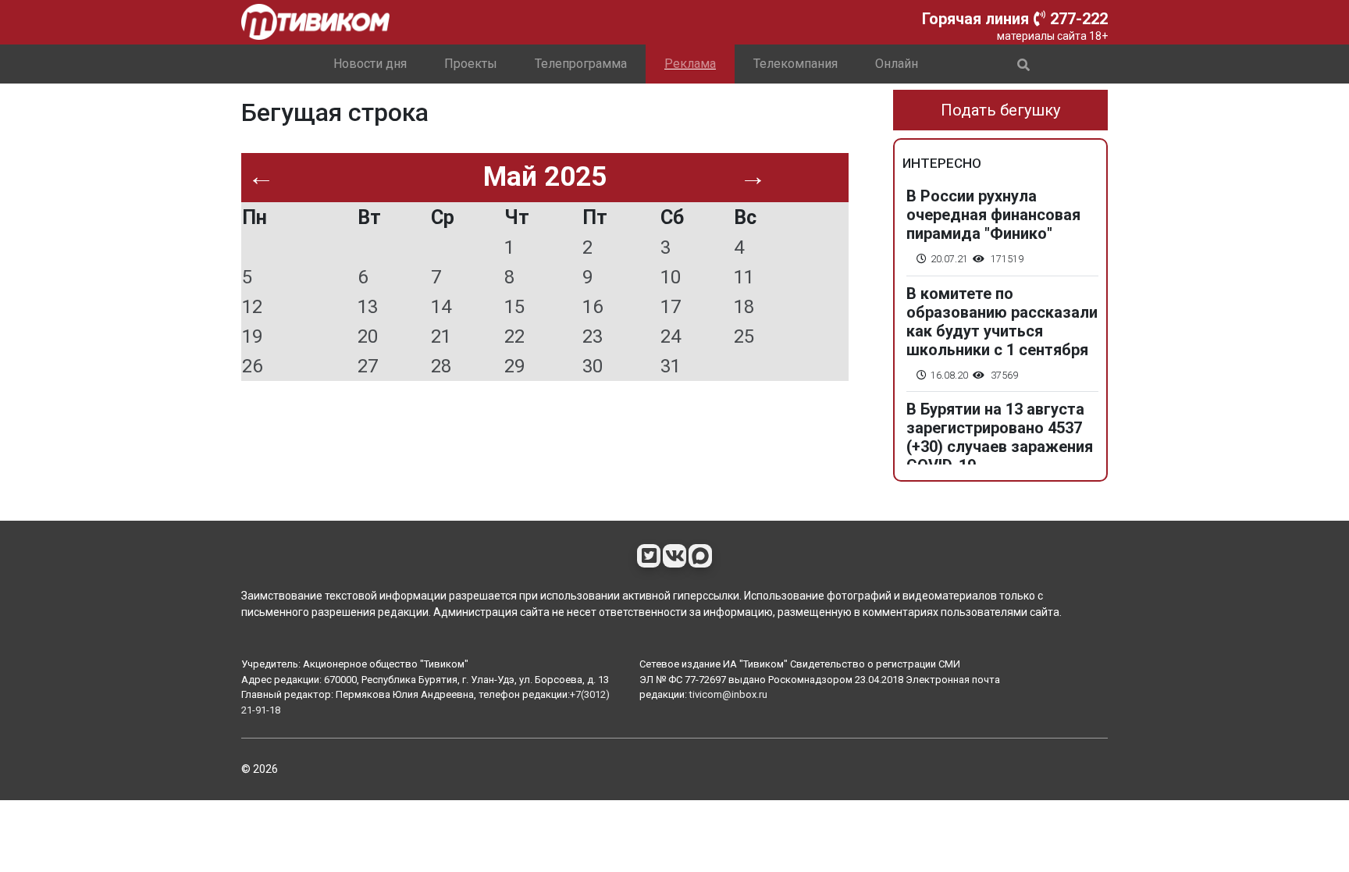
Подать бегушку (1000, 110)
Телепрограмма (581, 63)
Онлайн (896, 63)
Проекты (470, 63)
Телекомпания (795, 63)
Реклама (690, 63)
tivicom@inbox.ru (728, 694)
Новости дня (370, 63)
